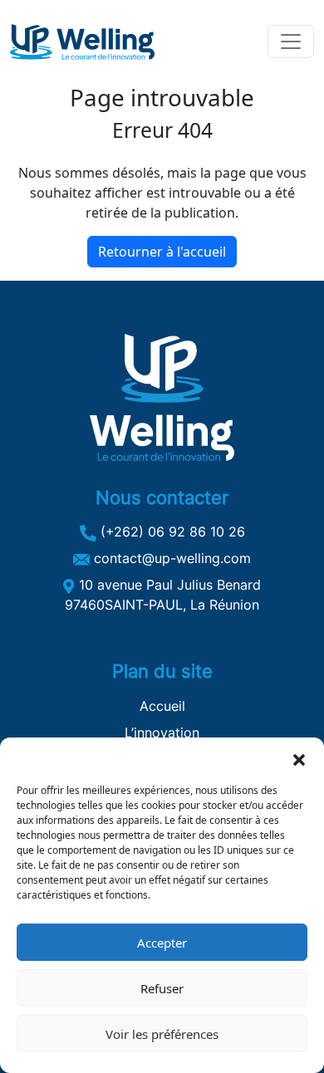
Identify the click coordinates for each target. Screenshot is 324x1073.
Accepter (162, 942)
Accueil (162, 706)
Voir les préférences (162, 1034)
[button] (299, 758)
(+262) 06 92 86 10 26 (170, 531)
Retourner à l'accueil (162, 252)
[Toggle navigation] (291, 41)
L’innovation (162, 732)
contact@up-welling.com (170, 558)
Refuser (162, 988)
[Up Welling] (82, 42)
